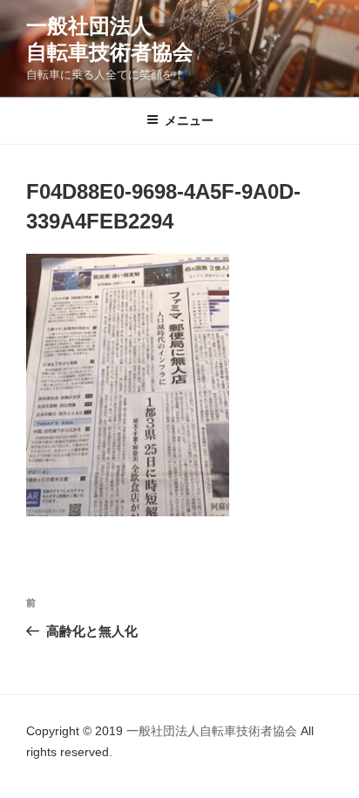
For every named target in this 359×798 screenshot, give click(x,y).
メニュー (189, 120)
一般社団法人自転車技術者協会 (213, 731)
